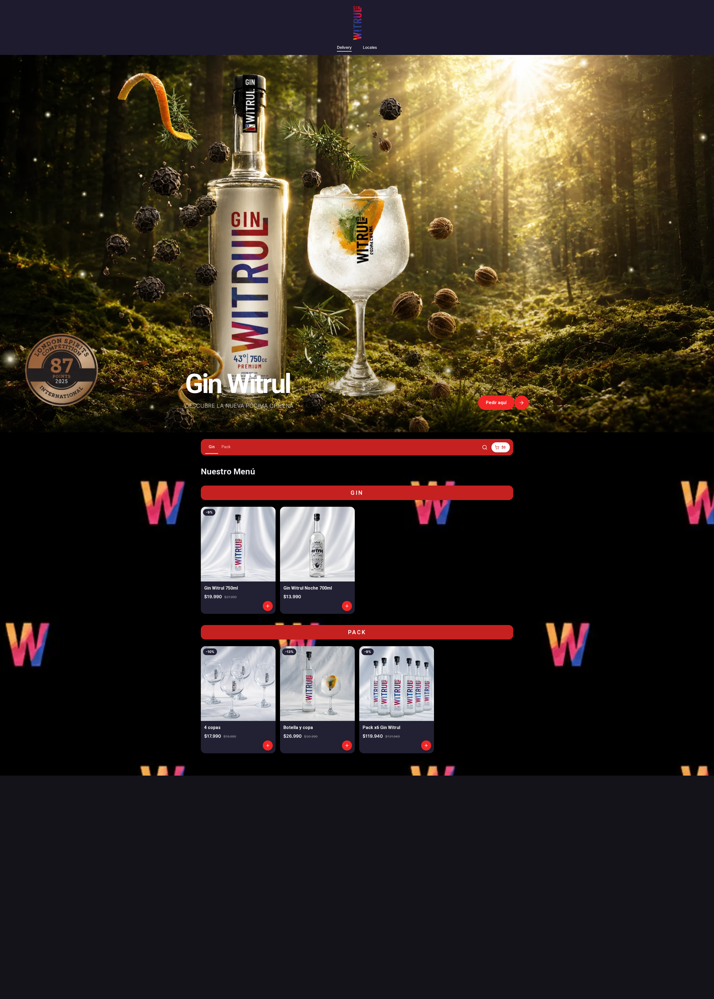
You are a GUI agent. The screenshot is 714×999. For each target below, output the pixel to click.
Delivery (344, 47)
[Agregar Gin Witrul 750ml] (268, 606)
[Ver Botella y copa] (317, 699)
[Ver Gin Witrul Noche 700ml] (317, 560)
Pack (225, 447)
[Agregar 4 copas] (268, 745)
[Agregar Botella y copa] (347, 745)
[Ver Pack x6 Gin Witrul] (396, 699)
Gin (212, 447)
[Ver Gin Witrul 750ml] (238, 560)
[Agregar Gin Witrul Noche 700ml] (347, 606)
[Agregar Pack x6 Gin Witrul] (426, 745)
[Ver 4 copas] (238, 699)
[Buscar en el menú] (484, 447)
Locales (370, 47)
